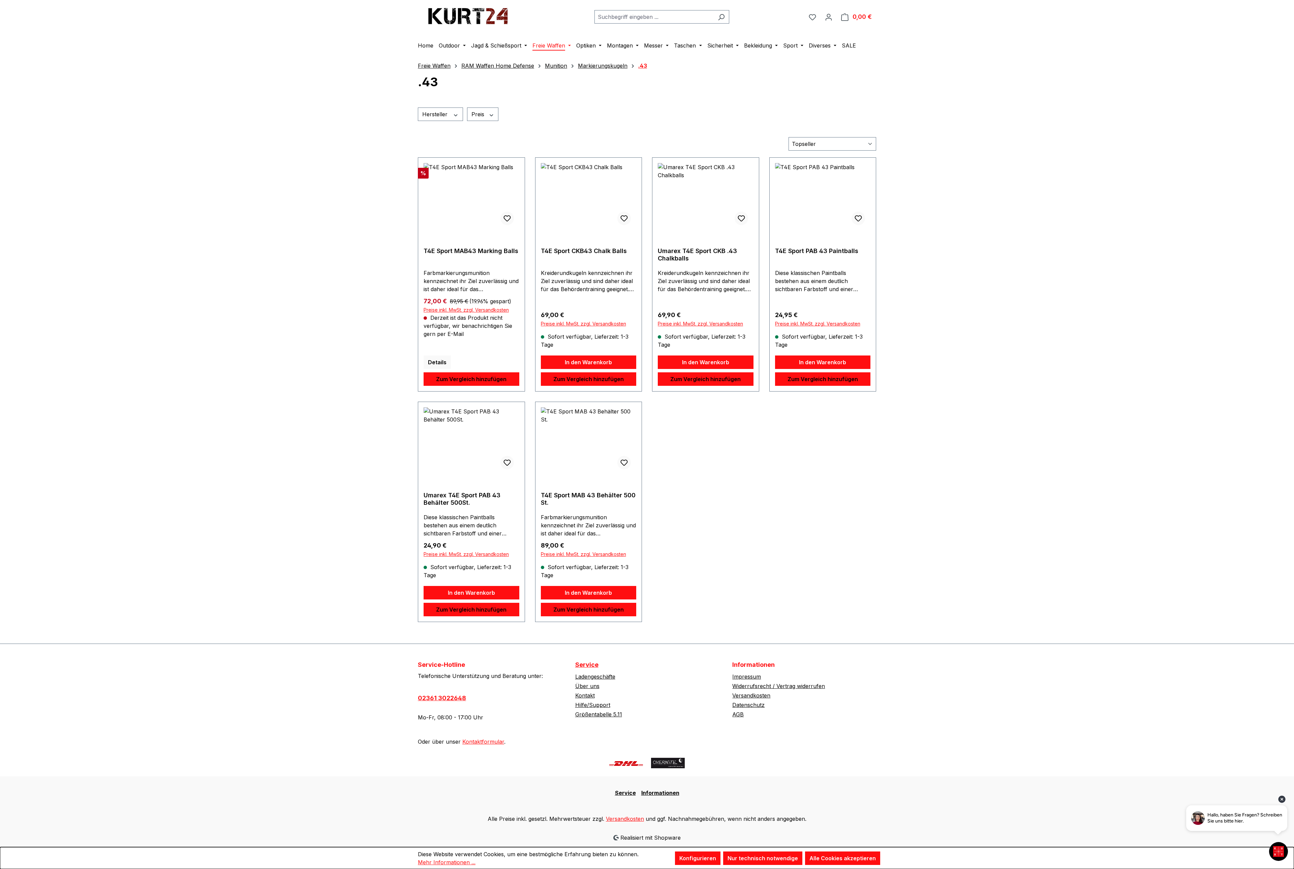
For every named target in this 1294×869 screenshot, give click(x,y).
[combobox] (654, 17)
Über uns (587, 686)
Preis (478, 114)
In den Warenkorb (588, 362)
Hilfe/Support (592, 705)
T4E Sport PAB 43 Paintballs (816, 250)
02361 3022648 (442, 698)
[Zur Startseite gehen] (468, 15)
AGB (738, 714)
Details (437, 362)
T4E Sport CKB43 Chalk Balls (584, 250)
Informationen (660, 792)
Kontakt (585, 695)
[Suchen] (721, 17)
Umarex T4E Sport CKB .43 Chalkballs (697, 254)
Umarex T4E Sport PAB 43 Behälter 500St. (462, 499)
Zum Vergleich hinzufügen (471, 379)
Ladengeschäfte (595, 676)
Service (586, 664)
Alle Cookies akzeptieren (842, 858)
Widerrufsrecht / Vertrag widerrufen (778, 686)
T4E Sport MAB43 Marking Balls (471, 250)
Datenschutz (748, 705)
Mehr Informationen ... (446, 862)
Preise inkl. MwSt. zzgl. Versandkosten (466, 310)
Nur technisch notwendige (763, 858)
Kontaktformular (483, 741)
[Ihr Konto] (829, 17)
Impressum (746, 676)
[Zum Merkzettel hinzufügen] (507, 218)
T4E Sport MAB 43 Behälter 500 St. (588, 499)
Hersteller (435, 114)
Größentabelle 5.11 (598, 714)
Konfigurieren (697, 858)
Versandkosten (751, 695)
